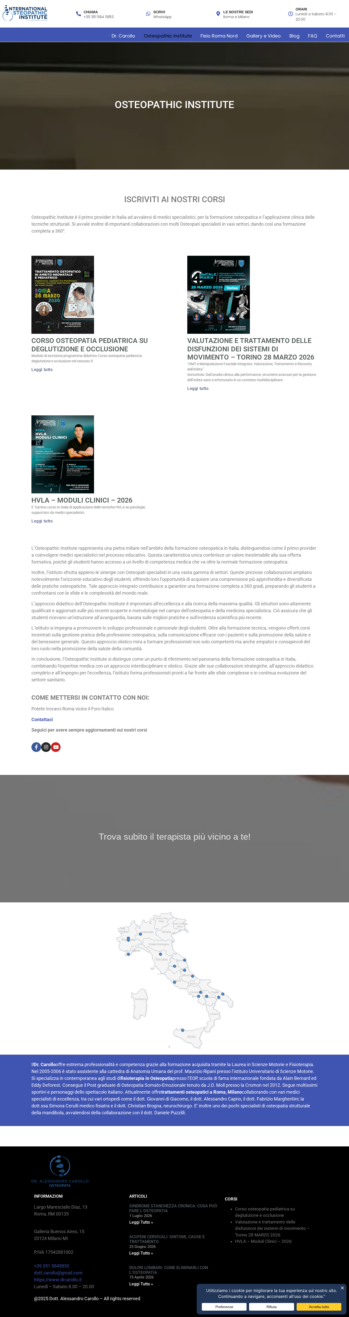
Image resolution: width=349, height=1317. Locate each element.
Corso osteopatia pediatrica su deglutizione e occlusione (89, 345)
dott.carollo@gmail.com (58, 1272)
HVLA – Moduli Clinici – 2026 (81, 500)
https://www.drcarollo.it (58, 1279)
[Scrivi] (148, 13)
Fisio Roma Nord (219, 36)
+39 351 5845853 (51, 1266)
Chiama (91, 12)
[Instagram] (46, 747)
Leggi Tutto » (141, 1222)
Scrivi (159, 12)
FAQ (312, 36)
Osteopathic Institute (168, 36)
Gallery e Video (263, 36)
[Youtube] (56, 747)
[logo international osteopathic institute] (25, 13)
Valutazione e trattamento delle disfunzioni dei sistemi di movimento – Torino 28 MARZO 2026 (250, 349)
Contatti (335, 36)
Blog (294, 36)
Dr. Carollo (123, 36)
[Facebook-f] (36, 747)
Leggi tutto (42, 369)
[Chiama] (78, 13)
